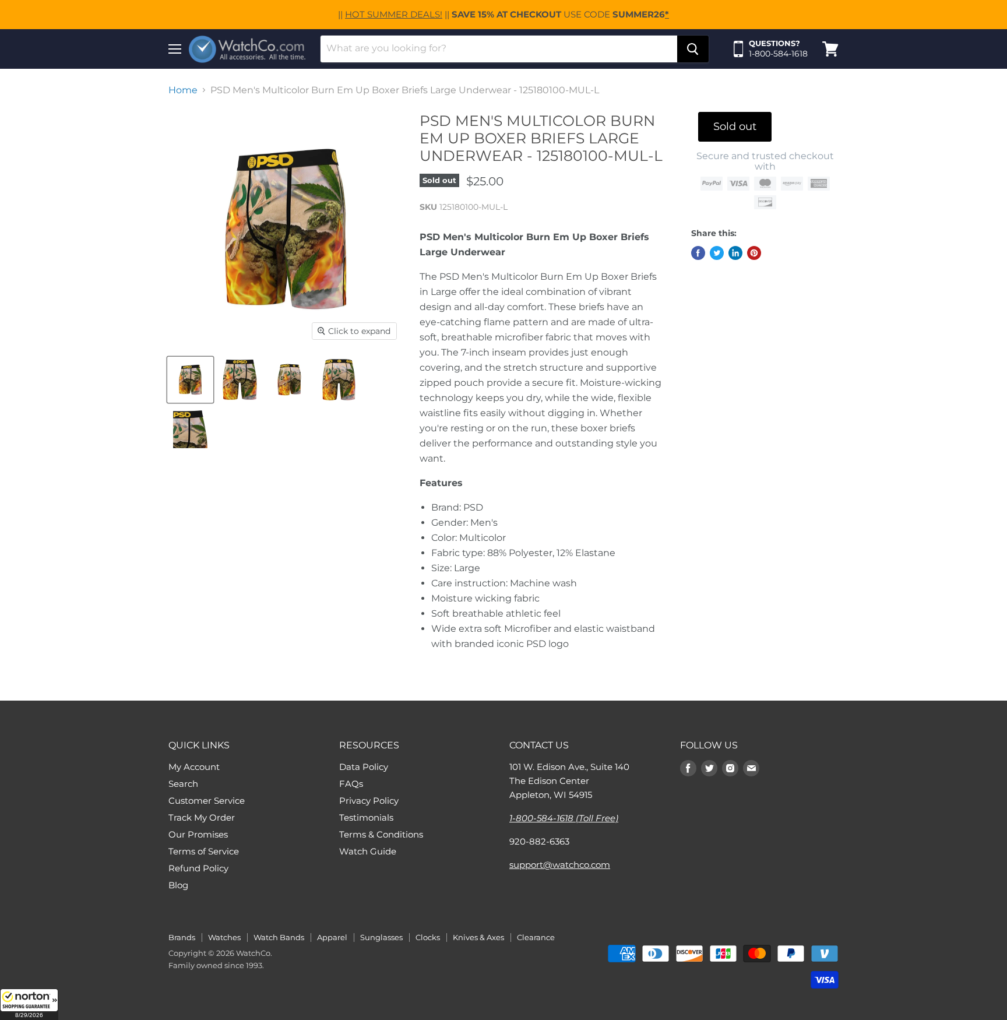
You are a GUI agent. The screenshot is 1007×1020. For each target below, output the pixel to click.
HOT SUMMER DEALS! (393, 14)
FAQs (351, 783)
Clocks (428, 937)
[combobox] (499, 49)
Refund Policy (198, 868)
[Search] (693, 49)
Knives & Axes (478, 937)
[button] (29, 1004)
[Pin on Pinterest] (754, 253)
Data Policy (363, 766)
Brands (181, 937)
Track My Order (201, 817)
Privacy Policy (369, 800)
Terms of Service (203, 851)
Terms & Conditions (381, 834)
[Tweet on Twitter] (717, 253)
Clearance (536, 937)
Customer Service (206, 800)
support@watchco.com (559, 864)
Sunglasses (381, 937)
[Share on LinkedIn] (735, 253)
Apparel (332, 937)
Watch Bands (278, 937)
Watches (224, 937)
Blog (178, 885)
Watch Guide (367, 851)
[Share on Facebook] (698, 253)
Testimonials (366, 817)
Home (183, 90)
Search (183, 783)
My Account (194, 766)
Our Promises (198, 834)
